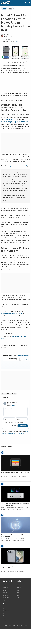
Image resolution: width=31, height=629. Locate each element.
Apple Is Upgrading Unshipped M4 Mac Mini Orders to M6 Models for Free (15, 504)
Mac (17, 590)
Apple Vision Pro (7, 608)
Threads (5, 592)
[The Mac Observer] (5, 3)
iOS (3, 394)
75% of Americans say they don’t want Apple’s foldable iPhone (13, 566)
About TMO (6, 598)
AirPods (18, 598)
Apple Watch (6, 610)
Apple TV (5, 613)
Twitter (4, 585)
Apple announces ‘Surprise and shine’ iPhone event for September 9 (15, 535)
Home (4, 8)
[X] (21, 359)
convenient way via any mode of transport (14, 122)
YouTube (5, 590)
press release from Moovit (18, 166)
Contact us (5, 595)
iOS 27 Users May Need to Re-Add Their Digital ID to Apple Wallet (15, 473)
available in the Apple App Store (11, 313)
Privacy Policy (6, 600)
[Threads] (26, 359)
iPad (17, 595)
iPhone (8, 394)
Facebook (5, 587)
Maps (14, 394)
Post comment (23, 425)
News (10, 8)
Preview (14, 425)
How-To (18, 587)
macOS (4, 618)
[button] (25, 3)
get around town (10, 119)
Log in (13, 405)
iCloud (4, 620)
